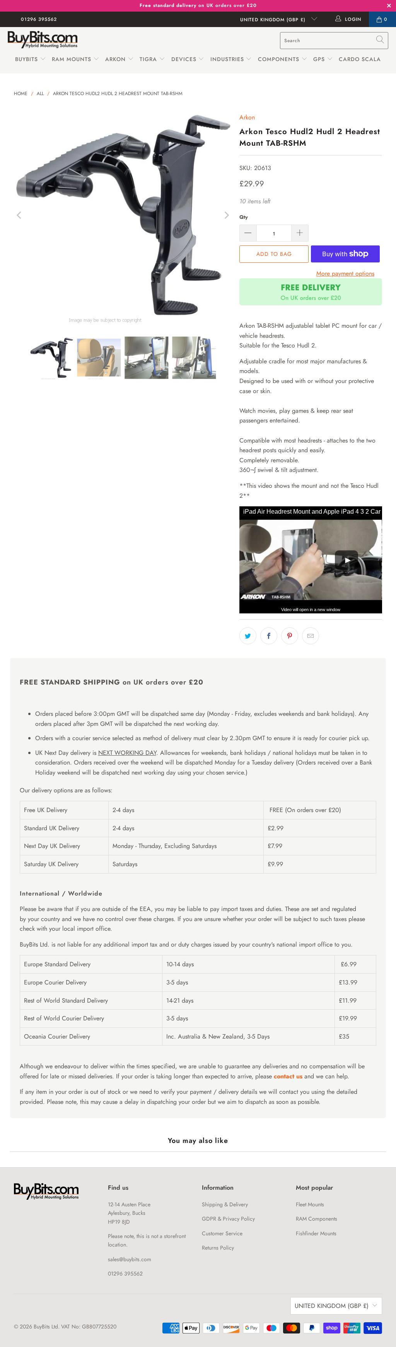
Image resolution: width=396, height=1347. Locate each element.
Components (278, 59)
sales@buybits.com (129, 1259)
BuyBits (26, 59)
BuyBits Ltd (46, 1326)
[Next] (226, 216)
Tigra (148, 59)
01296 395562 (39, 19)
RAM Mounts (71, 59)
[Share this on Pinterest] (289, 635)
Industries (227, 59)
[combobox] (334, 40)
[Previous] (20, 216)
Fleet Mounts (310, 1204)
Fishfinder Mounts (316, 1233)
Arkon (116, 59)
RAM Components (316, 1219)
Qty (243, 217)
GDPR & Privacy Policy (228, 1219)
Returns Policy (218, 1248)
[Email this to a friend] (310, 635)
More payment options (345, 273)
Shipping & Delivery (225, 1204)
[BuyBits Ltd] (42, 40)
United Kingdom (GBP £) (273, 19)
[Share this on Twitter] (247, 635)
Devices (183, 59)
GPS (320, 59)
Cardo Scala (360, 59)
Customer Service (222, 1233)
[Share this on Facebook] (268, 635)
